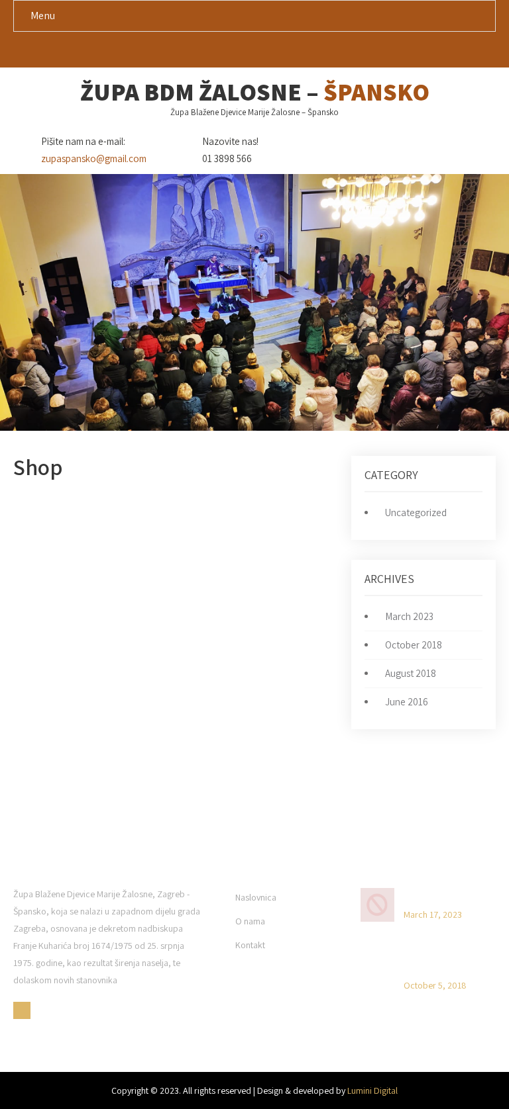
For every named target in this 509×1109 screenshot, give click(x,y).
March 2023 (409, 616)
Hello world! (428, 896)
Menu (42, 15)
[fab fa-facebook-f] (254, 52)
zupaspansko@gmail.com (93, 158)
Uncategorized (416, 512)
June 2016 (406, 701)
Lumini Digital (372, 1090)
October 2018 (413, 645)
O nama (250, 921)
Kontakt (250, 945)
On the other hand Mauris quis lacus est (445, 961)
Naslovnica (255, 897)
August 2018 (410, 673)
